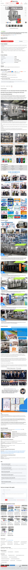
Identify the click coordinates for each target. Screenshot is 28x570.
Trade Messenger (12, 565)
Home (1, 5)
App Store (2, 565)
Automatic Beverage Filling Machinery (15, 558)
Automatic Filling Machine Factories (20, 555)
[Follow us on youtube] (25, 565)
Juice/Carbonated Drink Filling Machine (12, 451)
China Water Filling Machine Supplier (9, 450)
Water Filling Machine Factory (10, 453)
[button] (1, 1)
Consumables (22, 544)
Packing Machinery (10, 5)
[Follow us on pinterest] (26, 565)
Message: (4, 493)
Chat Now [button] (21, 41)
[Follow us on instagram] (24, 565)
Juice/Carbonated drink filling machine (24, 541)
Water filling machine (9, 541)
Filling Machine (15, 5)
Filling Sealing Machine (3, 551)
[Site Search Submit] (17, 3)
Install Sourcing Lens (4, 566)
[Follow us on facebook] (22, 565)
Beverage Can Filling (12, 560)
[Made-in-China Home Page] (14, 1)
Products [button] (7, 3)
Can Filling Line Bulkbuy (4, 562)
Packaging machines (3, 544)
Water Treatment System (17, 450)
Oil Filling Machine (18, 452)
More (1, 563)
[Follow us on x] (23, 565)
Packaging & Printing (5, 5)
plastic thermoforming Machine (4, 541)
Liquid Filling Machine (20, 5)
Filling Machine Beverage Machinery (5, 558)
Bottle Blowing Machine (6, 452)
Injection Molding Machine (12, 452)
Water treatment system (16, 541)
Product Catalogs (11, 540)
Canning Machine (17, 551)
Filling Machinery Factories (11, 555)
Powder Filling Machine (10, 551)
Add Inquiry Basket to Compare (14, 28)
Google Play (7, 565)
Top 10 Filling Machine (18, 560)
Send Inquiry (7, 41)
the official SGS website (18, 429)
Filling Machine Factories (4, 555)
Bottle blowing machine (10, 544)
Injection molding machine (17, 544)
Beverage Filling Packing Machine (5, 560)
